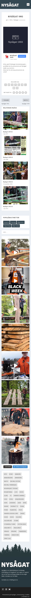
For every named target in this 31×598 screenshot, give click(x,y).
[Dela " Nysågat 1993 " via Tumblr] (12, 84)
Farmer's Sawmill (19, 495)
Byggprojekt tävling (11, 488)
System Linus (22, 524)
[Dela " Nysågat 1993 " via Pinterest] (15, 84)
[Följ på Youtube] (9, 589)
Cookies (27, 594)
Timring (13, 222)
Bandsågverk (8, 477)
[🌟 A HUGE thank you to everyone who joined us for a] (16, 450)
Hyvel (11, 499)
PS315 (20, 510)
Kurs (5, 502)
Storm (16, 520)
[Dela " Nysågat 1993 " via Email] (14, 88)
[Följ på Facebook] (3, 589)
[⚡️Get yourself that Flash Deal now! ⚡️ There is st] (16, 337)
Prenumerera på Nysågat (9, 594)
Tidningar (15, 20)
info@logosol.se (13, 580)
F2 (10, 495)
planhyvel (13, 510)
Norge (6, 506)
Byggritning (8, 492)
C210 (16, 492)
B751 (5, 474)
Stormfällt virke (9, 524)
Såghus (6, 531)
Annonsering (20, 594)
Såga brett (20, 222)
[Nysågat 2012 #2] (15, 195)
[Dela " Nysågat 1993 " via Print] (17, 88)
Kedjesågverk (19, 499)
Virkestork (15, 535)
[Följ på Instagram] (6, 589)
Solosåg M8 (8, 520)
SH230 (6, 517)
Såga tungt (15, 226)
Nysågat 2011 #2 (8, 131)
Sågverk (13, 531)
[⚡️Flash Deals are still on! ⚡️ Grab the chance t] (16, 309)
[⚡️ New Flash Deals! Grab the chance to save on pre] (16, 394)
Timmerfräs (22, 531)
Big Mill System (15, 481)
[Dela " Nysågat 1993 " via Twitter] (9, 84)
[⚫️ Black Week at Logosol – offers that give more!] (16, 281)
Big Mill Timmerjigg (10, 485)
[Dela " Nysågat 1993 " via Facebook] (5, 84)
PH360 (6, 510)
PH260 (22, 506)
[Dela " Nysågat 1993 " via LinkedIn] (19, 84)
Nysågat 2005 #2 (8, 157)
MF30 (24, 502)
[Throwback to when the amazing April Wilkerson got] (16, 252)
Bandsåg (18, 474)
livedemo (12, 502)
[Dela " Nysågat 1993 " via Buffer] (22, 84)
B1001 (11, 474)
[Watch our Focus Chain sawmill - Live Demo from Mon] (16, 365)
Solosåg (18, 517)
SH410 (12, 517)
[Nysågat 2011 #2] (15, 120)
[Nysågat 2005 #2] (15, 145)
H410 (5, 499)
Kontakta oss (25, 596)
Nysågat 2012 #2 (8, 206)
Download (22, 56)
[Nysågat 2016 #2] (15, 171)
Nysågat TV (14, 506)
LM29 (19, 502)
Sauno (22, 513)
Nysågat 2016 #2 (8, 182)
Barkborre (18, 477)
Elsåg (6, 495)
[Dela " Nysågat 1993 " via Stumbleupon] (25, 84)
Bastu (6, 481)
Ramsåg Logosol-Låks (11, 513)
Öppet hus (7, 538)
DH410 (21, 492)
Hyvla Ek (6, 222)
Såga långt (7, 226)
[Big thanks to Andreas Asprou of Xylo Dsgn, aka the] (16, 422)
